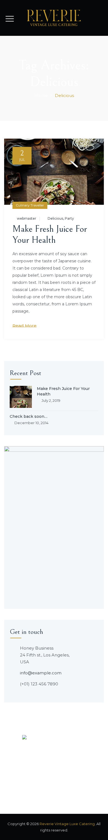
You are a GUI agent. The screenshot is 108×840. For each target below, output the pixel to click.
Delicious (55, 218)
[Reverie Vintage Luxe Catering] (54, 18)
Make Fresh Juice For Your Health (49, 234)
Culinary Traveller (30, 205)
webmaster (26, 218)
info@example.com (40, 672)
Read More (24, 326)
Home (41, 95)
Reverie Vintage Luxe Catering (67, 824)
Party (69, 218)
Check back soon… (28, 416)
